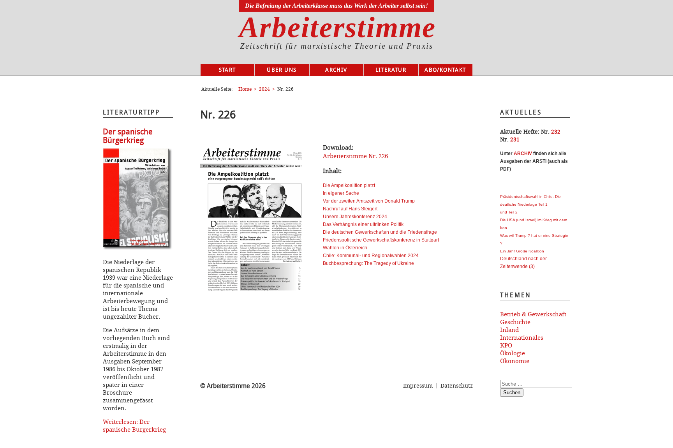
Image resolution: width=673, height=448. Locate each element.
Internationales (521, 337)
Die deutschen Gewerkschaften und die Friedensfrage (380, 232)
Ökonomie (514, 361)
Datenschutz (456, 385)
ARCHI (521, 153)
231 (515, 139)
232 (555, 131)
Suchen (511, 392)
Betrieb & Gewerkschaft (533, 314)
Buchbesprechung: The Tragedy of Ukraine (368, 263)
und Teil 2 (509, 212)
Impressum (418, 385)
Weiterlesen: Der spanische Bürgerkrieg (134, 425)
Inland (509, 329)
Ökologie (512, 353)
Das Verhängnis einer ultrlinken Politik (363, 224)
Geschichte (515, 322)
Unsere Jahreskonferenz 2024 (355, 216)
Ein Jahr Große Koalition (522, 251)
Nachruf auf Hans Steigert (350, 209)
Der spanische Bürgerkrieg (128, 136)
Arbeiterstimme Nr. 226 (355, 156)
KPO (506, 345)
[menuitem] (227, 70)
